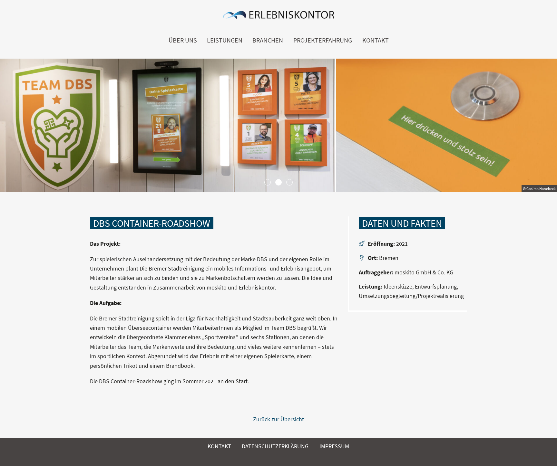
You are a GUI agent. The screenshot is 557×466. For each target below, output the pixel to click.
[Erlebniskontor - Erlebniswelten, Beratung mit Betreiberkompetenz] (278, 16)
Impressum (334, 446)
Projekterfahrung (322, 40)
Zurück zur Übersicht (278, 419)
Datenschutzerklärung (275, 446)
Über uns (183, 40)
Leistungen (224, 40)
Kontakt (375, 40)
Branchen (267, 40)
